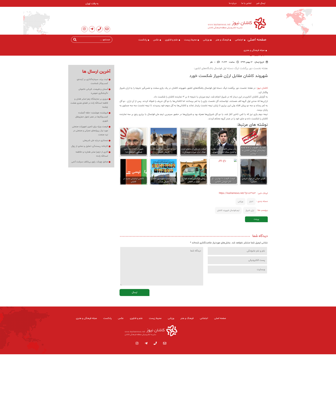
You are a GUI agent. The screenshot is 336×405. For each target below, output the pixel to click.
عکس (156, 39)
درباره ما (232, 3)
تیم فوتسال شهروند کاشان (228, 210)
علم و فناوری (171, 39)
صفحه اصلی (257, 39)
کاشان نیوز (262, 88)
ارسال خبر (260, 3)
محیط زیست (190, 39)
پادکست (142, 39)
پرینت (256, 219)
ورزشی (206, 39)
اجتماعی (239, 39)
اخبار (251, 201)
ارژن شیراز (250, 210)
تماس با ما (246, 3)
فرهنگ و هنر (222, 39)
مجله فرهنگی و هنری (254, 50)
